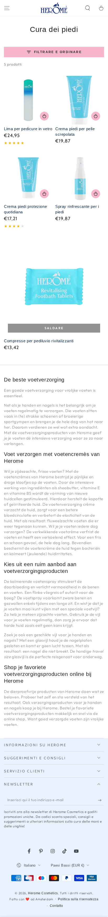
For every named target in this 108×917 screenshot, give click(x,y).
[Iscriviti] (101, 800)
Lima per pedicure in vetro (28, 129)
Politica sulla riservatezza (78, 899)
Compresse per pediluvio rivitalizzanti (39, 341)
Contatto (56, 906)
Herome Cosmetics (43, 893)
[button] (87, 8)
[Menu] (7, 8)
